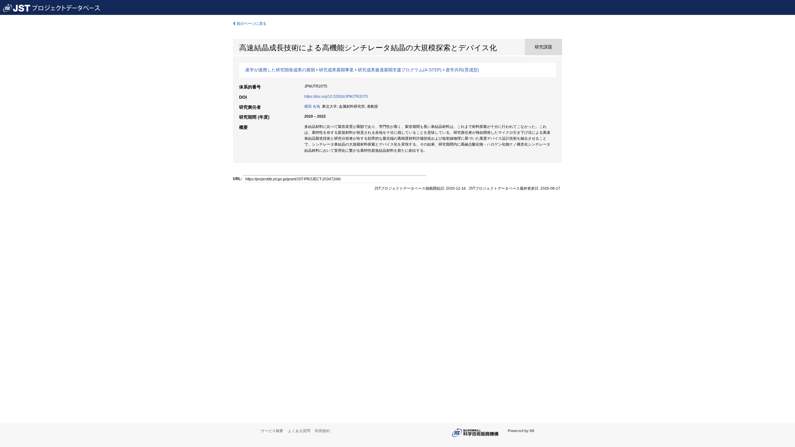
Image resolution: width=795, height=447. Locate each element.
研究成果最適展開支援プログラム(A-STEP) (400, 69)
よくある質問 (299, 431)
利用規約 (322, 431)
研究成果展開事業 (336, 69)
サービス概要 (272, 431)
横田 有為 (312, 106)
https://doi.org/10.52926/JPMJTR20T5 (336, 96)
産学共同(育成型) (462, 69)
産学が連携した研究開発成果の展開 (280, 69)
